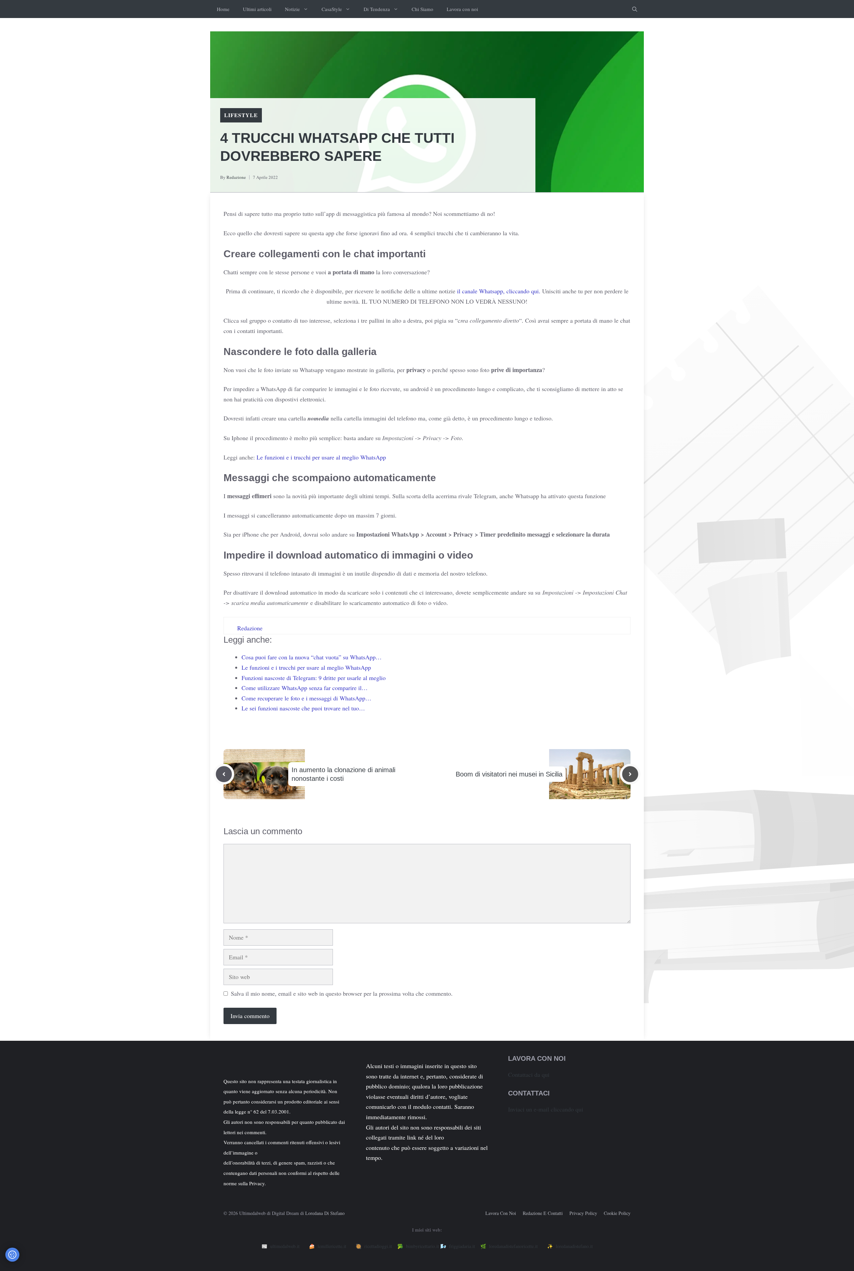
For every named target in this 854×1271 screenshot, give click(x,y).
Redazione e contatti (543, 1213)
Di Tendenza (377, 9)
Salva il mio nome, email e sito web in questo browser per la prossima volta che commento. (342, 993)
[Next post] (630, 774)
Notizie (292, 9)
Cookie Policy (617, 1213)
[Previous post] (224, 774)
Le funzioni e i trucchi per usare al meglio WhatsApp (321, 457)
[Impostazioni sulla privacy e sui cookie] (12, 1255)
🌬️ (457, 1246)
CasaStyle (332, 9)
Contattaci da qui (528, 1074)
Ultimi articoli (257, 9)
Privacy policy (583, 1213)
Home (223, 9)
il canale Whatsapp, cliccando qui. (498, 291)
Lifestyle (241, 115)
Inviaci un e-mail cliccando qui (545, 1109)
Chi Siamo (422, 9)
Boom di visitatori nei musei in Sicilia (509, 774)
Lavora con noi (462, 9)
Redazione (236, 177)
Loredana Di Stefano (325, 1213)
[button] (634, 9)
